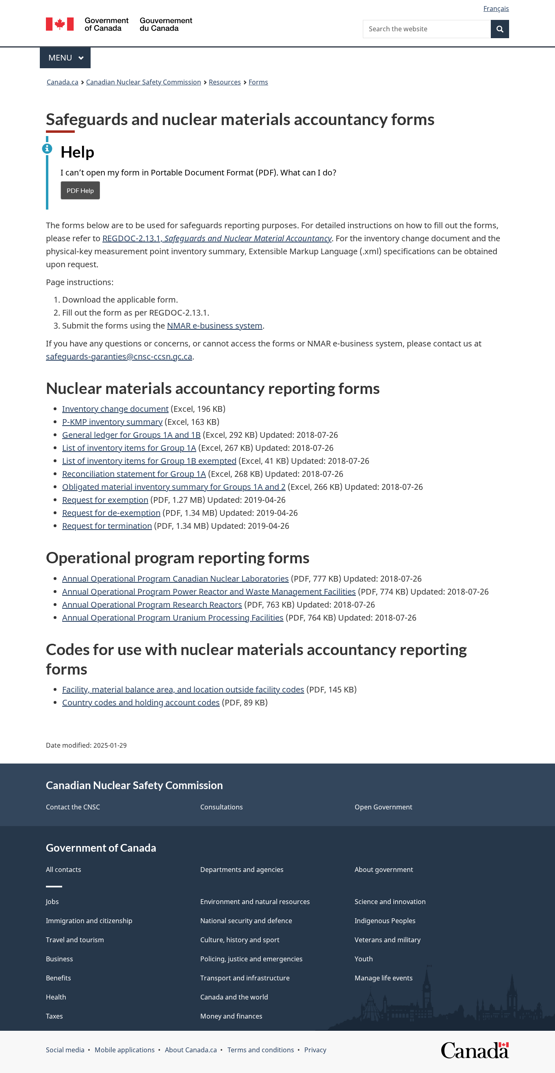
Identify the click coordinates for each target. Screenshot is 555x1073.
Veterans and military (388, 939)
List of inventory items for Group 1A (129, 447)
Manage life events (384, 977)
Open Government (383, 807)
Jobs (52, 901)
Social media (65, 1049)
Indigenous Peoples (385, 920)
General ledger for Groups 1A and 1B (131, 434)
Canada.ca (62, 82)
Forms (258, 82)
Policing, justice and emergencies (251, 958)
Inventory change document (115, 408)
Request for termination (107, 525)
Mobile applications (125, 1049)
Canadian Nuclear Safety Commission (143, 82)
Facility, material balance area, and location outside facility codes (183, 689)
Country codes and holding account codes (141, 702)
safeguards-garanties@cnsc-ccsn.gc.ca (119, 356)
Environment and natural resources (255, 901)
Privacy (315, 1049)
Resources (225, 82)
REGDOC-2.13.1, (217, 238)
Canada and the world (234, 997)
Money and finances (231, 1016)
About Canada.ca (191, 1049)
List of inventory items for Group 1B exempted (149, 460)
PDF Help (80, 190)
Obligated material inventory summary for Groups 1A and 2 (174, 486)
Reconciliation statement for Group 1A (134, 473)
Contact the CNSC (73, 807)
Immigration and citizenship (89, 920)
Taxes (54, 1016)
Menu (61, 57)
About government (384, 869)
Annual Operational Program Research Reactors (152, 604)
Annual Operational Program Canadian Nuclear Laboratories (175, 578)
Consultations (221, 807)
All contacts (63, 869)
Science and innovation (390, 901)
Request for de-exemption (111, 512)
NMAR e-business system (214, 325)
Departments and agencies (242, 869)
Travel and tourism (75, 939)
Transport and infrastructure (245, 977)
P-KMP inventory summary (112, 421)
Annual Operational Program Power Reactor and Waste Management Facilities (209, 591)
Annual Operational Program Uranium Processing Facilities (173, 617)
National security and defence (246, 920)
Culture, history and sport (240, 939)
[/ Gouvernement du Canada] (119, 25)
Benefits (58, 977)
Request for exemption (105, 499)
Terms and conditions (261, 1049)
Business (59, 958)
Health (56, 997)
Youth (364, 958)
